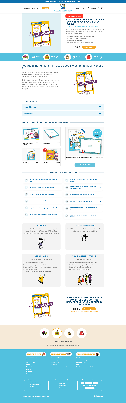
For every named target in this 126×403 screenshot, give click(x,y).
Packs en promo (30, 360)
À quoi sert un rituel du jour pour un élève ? (42, 208)
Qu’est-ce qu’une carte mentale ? (84, 367)
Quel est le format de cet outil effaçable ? (42, 187)
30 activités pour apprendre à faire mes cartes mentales (28, 164)
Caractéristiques (30, 107)
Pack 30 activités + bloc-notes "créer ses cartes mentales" (79, 157)
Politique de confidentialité (42, 396)
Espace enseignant (55, 360)
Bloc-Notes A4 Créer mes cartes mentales (48, 142)
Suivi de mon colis (36, 384)
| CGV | (33, 396)
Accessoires (29, 371)
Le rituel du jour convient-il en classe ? (83, 201)
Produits (27, 8)
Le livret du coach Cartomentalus (47, 163)
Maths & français (30, 362)
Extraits (78, 357)
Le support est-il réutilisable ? (42, 201)
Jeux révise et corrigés (82, 360)
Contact (34, 389)
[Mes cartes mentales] (63, 8)
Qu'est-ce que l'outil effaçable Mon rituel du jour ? (42, 180)
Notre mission (62, 385)
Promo (45, 8)
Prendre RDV (54, 364)
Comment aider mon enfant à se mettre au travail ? (83, 216)
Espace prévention (81, 362)
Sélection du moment (31, 357)
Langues (28, 369)
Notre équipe (62, 383)
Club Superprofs (55, 362)
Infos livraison (29, 114)
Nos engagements (63, 388)
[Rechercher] (99, 8)
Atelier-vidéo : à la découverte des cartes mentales (28, 143)
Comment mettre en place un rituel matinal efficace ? (83, 180)
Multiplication (29, 367)
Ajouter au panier (89, 47)
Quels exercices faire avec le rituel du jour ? (42, 215)
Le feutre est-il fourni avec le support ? (42, 194)
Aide (84, 8)
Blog (77, 364)
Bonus (78, 8)
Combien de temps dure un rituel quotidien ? (83, 208)
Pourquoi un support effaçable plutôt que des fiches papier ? (83, 187)
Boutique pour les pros (56, 357)
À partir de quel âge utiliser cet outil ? (83, 194)
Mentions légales (27, 396)
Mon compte (35, 382)
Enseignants (36, 8)
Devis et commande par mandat (59, 367)
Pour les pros (29, 374)
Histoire (28, 364)
